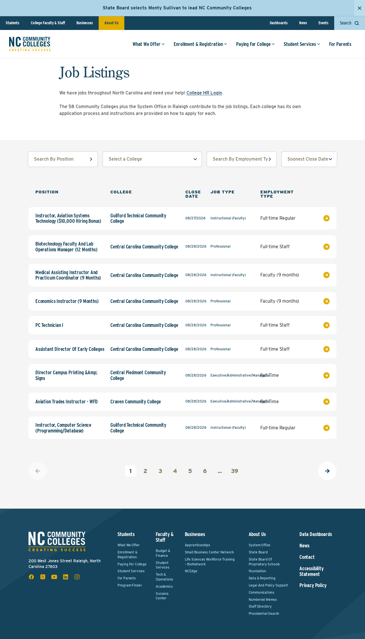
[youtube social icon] (54, 577)
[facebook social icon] (31, 577)
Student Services (300, 44)
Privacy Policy (312, 585)
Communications (261, 592)
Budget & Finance (163, 553)
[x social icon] (43, 577)
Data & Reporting (262, 578)
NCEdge (191, 571)
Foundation (257, 571)
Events (323, 23)
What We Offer (147, 44)
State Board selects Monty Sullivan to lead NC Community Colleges (177, 8)
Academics (164, 586)
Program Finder (129, 585)
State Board (258, 552)
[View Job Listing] (320, 218)
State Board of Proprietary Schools (264, 561)
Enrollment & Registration (198, 44)
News (303, 23)
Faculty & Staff (164, 537)
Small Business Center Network (209, 552)
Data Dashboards (315, 534)
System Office (260, 545)
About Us (111, 23)
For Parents (340, 44)
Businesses (84, 23)
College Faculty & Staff (48, 23)
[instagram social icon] (77, 577)
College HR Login (204, 93)
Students (12, 23)
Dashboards (279, 23)
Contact (307, 557)
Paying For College (253, 44)
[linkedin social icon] (65, 577)
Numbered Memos (263, 599)
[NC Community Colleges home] (29, 44)
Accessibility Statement (311, 571)
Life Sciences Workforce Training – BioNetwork (210, 561)
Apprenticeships (197, 545)
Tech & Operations (164, 576)
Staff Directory (260, 606)
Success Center (162, 595)
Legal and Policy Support (268, 585)
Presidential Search (264, 613)
